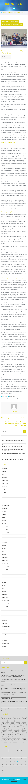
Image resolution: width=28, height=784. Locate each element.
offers (15, 734)
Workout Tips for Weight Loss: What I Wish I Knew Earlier (14, 706)
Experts (24, 723)
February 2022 (5, 594)
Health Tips (4, 637)
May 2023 (4, 548)
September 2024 (5, 505)
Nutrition (15, 398)
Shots (3, 739)
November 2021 (5, 603)
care (15, 718)
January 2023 (5, 560)
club (3, 398)
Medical (23, 731)
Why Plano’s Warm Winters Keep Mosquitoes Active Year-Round (14, 702)
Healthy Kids (4, 640)
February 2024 (5, 526)
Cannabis (9, 718)
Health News (4, 634)
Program (9, 736)
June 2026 (4, 471)
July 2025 (4, 489)
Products (4, 736)
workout (15, 742)
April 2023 (4, 551)
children (4, 720)
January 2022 (5, 597)
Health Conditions (6, 632)
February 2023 (5, 557)
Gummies (11, 726)
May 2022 (4, 585)
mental (4, 734)
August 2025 (4, 486)
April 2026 (4, 474)
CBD (19, 718)
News (13, 398)
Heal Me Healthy (14, 3)
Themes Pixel (12, 779)
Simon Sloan (14, 411)
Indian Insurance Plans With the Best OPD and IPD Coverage (13, 441)
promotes (19, 398)
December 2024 (5, 496)
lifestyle (9, 398)
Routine (24, 736)
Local (10, 731)
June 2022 (4, 582)
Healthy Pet (4, 646)
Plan (24, 734)
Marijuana (17, 731)
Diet (7, 723)
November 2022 (5, 566)
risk (19, 736)
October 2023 (5, 539)
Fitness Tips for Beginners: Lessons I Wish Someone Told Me (14, 709)
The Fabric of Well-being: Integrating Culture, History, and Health (13, 454)
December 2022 (5, 563)
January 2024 (5, 529)
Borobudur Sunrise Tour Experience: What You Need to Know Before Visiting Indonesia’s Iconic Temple (14, 458)
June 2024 (4, 514)
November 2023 (5, 536)
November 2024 (5, 499)
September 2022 (5, 573)
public (15, 736)
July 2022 (4, 579)
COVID (17, 720)
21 (17, 761)
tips (14, 739)
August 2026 (4, 468)
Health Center (5, 629)
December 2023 (5, 533)
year (23, 742)
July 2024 (4, 511)
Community (11, 720)
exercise (18, 723)
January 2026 (5, 480)
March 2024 (4, 523)
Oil (20, 734)
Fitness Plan (4, 623)
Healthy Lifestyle (14, 21)
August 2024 (4, 508)
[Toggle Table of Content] (8, 57)
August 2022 (4, 576)
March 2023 (4, 554)
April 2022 (4, 588)
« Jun (2, 772)
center (24, 718)
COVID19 (24, 720)
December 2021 (5, 600)
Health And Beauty (6, 626)
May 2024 (4, 517)
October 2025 (5, 483)
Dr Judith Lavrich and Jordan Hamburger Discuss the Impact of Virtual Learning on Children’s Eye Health (15, 423)
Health (24, 726)
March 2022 (4, 591)
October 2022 (5, 569)
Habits (18, 726)
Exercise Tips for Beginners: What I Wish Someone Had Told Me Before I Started (13, 697)
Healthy (6, 398)
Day (3, 723)
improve (15, 728)
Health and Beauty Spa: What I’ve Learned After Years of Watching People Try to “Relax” (13, 693)
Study (9, 739)
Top (18, 739)
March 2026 (4, 477)
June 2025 (4, 492)
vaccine (24, 739)
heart (9, 728)
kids (20, 728)
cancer (3, 718)
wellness (5, 742)
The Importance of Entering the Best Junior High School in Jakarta (12, 450)
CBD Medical (4, 620)
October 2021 (5, 606)
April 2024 (4, 520)
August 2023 (4, 542)
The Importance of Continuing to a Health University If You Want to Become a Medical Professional (14, 445)
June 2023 (4, 545)
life (25, 728)
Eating (12, 723)
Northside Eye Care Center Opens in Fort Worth (14, 418)
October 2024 (5, 502)
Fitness (4, 726)
